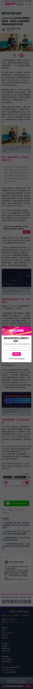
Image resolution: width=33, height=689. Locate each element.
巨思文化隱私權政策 (19, 358)
